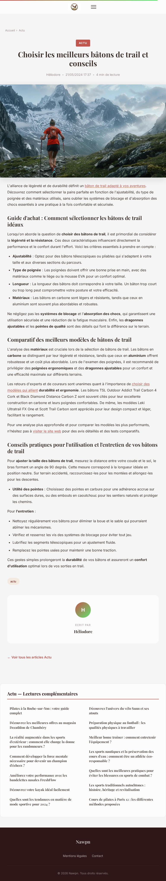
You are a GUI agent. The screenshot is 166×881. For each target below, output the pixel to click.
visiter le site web (47, 431)
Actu (22, 30)
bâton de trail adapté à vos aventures (115, 186)
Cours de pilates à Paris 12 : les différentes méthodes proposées (121, 801)
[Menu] (93, 6)
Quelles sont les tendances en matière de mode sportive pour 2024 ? (41, 801)
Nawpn (83, 842)
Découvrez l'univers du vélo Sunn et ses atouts (119, 710)
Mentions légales (75, 856)
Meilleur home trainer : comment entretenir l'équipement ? (122, 739)
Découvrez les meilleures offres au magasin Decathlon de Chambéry (43, 725)
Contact (97, 856)
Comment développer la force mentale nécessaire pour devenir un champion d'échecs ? (39, 761)
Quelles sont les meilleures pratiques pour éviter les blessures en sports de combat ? (121, 772)
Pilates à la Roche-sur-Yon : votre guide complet (39, 710)
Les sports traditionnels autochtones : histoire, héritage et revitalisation (117, 787)
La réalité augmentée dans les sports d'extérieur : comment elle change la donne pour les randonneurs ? (42, 742)
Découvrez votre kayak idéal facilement (40, 789)
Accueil (10, 30)
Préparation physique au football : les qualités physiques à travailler (117, 725)
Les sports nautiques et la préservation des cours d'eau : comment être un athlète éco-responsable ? (121, 756)
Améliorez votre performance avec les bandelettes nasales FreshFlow (38, 777)
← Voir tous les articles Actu (29, 657)
